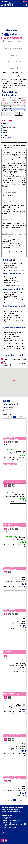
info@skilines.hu (7, 819)
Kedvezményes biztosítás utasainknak (12, 807)
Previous (1, 16)
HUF (2, 1)
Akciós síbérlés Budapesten (9, 809)
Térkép (23, 447)
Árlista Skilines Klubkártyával (19, 114)
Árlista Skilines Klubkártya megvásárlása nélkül (14, 142)
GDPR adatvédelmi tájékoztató (10, 811)
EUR (6, 1)
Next (26, 16)
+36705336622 (7, 817)
